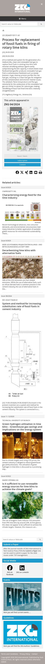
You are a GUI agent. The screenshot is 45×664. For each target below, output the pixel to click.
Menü (23, 18)
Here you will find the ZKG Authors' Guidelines (21, 646)
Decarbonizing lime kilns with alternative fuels (19, 252)
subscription (22, 160)
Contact (35, 654)
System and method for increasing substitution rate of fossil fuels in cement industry (21, 306)
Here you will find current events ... (17, 612)
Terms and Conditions (9, 654)
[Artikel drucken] (40, 172)
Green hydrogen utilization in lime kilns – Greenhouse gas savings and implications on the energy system (22, 426)
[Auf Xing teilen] (26, 173)
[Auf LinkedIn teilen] (31, 173)
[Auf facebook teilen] (17, 173)
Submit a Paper (32, 551)
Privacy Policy (25, 654)
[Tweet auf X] (22, 173)
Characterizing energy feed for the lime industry (21, 196)
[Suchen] (41, 24)
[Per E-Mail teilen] (35, 172)
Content (23, 165)
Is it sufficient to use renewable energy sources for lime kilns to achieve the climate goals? (20, 486)
